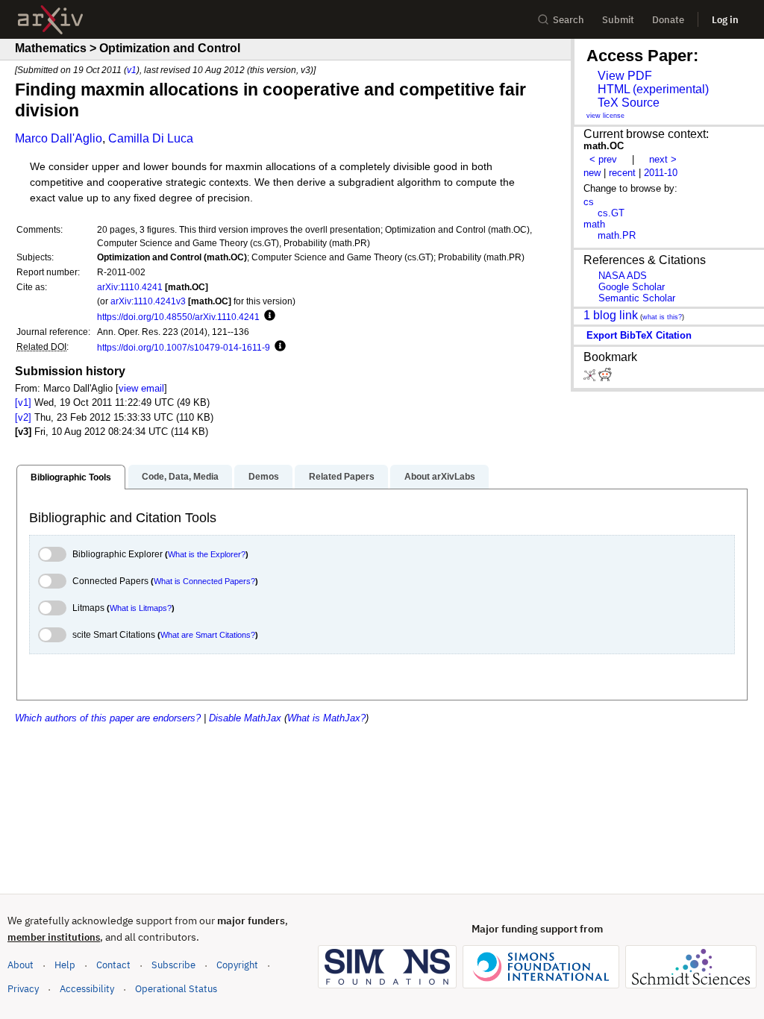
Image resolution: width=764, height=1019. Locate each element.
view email (141, 388)
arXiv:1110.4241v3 (148, 301)
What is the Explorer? (206, 554)
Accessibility (87, 988)
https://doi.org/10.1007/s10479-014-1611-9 (183, 347)
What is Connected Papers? (204, 581)
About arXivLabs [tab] (439, 476)
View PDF (625, 75)
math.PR (617, 235)
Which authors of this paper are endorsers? (108, 718)
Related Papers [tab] (342, 476)
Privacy (23, 988)
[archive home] (50, 19)
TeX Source (629, 102)
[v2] (23, 417)
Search (568, 19)
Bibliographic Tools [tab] (71, 477)
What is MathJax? (326, 718)
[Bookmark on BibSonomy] (590, 377)
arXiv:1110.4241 (130, 287)
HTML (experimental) (653, 89)
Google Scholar (631, 286)
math (594, 224)
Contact (113, 965)
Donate (668, 19)
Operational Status (176, 988)
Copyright (237, 965)
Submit (618, 19)
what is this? (662, 317)
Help (64, 965)
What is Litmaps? (141, 607)
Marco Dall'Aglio (58, 138)
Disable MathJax (245, 718)
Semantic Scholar (636, 298)
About (20, 965)
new (592, 172)
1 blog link (610, 315)
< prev (603, 159)
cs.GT (611, 213)
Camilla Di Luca (150, 138)
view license (605, 115)
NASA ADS (622, 275)
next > (663, 159)
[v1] (23, 402)
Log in (725, 19)
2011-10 (660, 172)
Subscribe (173, 965)
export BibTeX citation (639, 335)
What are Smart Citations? (207, 634)
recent (622, 172)
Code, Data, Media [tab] (180, 476)
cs (588, 201)
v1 (132, 70)
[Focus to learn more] (267, 316)
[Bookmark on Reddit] (605, 377)
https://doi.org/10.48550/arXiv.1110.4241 (178, 317)
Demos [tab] (263, 476)
